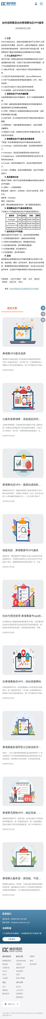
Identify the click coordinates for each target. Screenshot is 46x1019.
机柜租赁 (19, 971)
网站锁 (5, 990)
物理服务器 (6, 961)
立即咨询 (11, 939)
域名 (24, 279)
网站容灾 (5, 994)
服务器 (36, 279)
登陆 (35, 3)
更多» (21, 282)
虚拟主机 (12, 282)
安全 (4, 982)
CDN (4, 975)
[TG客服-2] (43, 314)
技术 (30, 279)
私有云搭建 (20, 978)
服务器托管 (20, 968)
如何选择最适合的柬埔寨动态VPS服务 (24, 289)
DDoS (4, 971)
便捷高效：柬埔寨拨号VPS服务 (20, 550)
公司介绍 (19, 990)
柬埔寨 (4, 282)
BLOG (18, 987)
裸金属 (5, 964)
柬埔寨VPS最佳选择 (14, 353)
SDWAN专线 (21, 961)
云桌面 (5, 978)
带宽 (18, 975)
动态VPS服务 (16, 279)
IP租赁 (18, 964)
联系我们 (19, 994)
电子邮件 (33, 964)
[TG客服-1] (43, 308)
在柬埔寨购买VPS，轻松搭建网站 (21, 681)
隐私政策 (19, 997)
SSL (4, 987)
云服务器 (5, 968)
